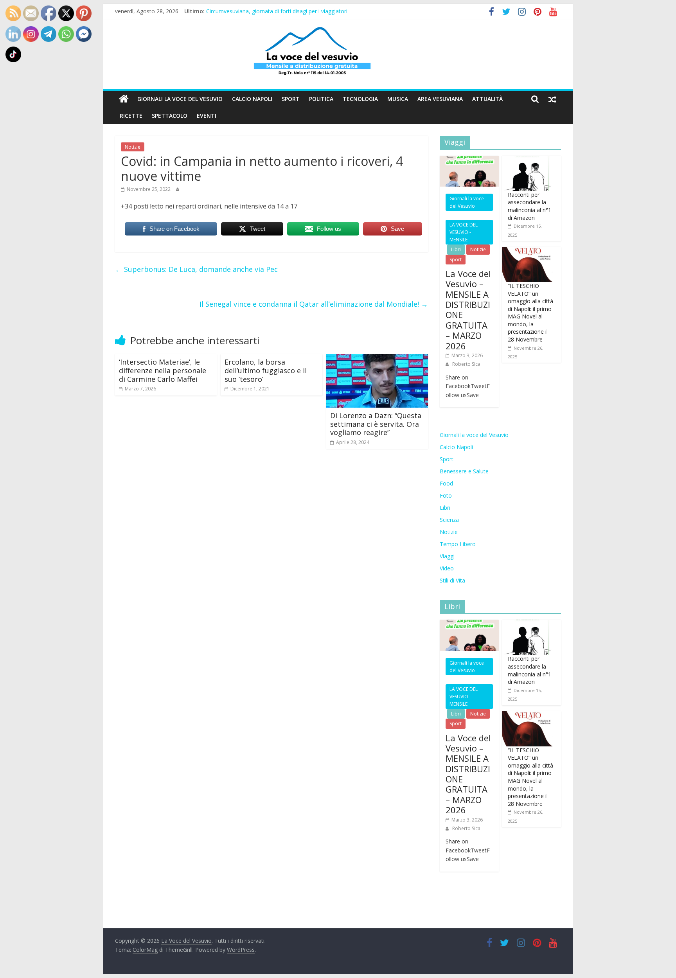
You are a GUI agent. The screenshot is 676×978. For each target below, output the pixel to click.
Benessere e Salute (464, 471)
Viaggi (447, 556)
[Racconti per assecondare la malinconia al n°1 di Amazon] (527, 160)
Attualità (487, 98)
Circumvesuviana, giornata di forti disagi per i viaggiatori (276, 11)
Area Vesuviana (440, 98)
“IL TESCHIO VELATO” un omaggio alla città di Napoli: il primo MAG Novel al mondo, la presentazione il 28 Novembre (530, 312)
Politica (321, 98)
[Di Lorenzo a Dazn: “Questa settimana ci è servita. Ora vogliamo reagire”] (377, 358)
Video (447, 568)
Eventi (206, 115)
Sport (291, 98)
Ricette (131, 115)
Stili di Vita (452, 580)
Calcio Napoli (252, 98)
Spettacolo (169, 115)
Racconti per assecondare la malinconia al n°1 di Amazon (529, 206)
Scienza (449, 519)
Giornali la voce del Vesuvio (180, 98)
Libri (456, 249)
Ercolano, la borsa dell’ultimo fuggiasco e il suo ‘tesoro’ (266, 370)
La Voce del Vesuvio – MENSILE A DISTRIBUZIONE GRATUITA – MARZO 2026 (468, 310)
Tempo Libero (458, 544)
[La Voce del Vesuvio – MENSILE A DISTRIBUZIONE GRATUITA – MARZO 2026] (469, 160)
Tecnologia (360, 98)
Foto (446, 495)
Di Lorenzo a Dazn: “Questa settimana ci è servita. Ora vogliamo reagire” (375, 424)
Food (446, 483)
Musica (397, 98)
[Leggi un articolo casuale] (552, 99)
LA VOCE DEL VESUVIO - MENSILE (463, 232)
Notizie (132, 147)
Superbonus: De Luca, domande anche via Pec (196, 269)
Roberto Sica (466, 364)
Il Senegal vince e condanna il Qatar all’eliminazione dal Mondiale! (314, 304)
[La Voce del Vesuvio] (124, 99)
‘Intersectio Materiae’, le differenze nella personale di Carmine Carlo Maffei (162, 370)
